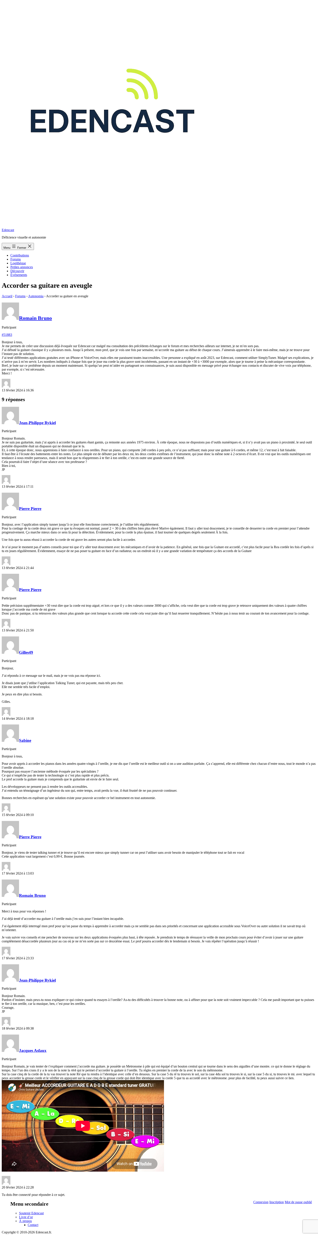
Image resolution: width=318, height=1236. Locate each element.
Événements (18, 275)
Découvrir (17, 271)
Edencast (8, 230)
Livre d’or (26, 1217)
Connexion (260, 1202)
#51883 (7, 335)
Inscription (276, 1202)
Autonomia (35, 296)
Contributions (19, 255)
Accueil (7, 296)
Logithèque (18, 263)
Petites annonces (21, 267)
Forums (15, 259)
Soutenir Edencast (31, 1213)
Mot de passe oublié (298, 1202)
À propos (25, 1221)
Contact (33, 1225)
